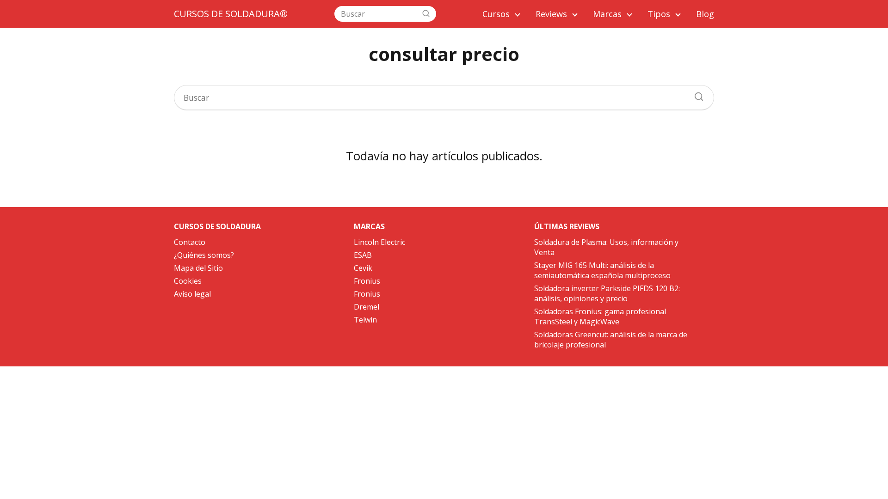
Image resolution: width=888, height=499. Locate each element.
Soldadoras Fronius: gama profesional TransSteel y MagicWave (600, 316)
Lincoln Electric (379, 242)
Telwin (365, 320)
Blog (705, 13)
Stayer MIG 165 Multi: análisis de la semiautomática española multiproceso (602, 270)
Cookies (188, 281)
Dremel (366, 307)
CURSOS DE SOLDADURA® (231, 13)
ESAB (363, 255)
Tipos (659, 13)
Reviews (551, 13)
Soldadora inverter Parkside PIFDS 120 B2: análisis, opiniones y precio (607, 293)
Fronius (367, 281)
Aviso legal (192, 294)
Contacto (189, 242)
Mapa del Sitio (198, 268)
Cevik (363, 268)
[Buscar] (426, 13)
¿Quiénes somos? (204, 255)
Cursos (496, 13)
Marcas (607, 13)
